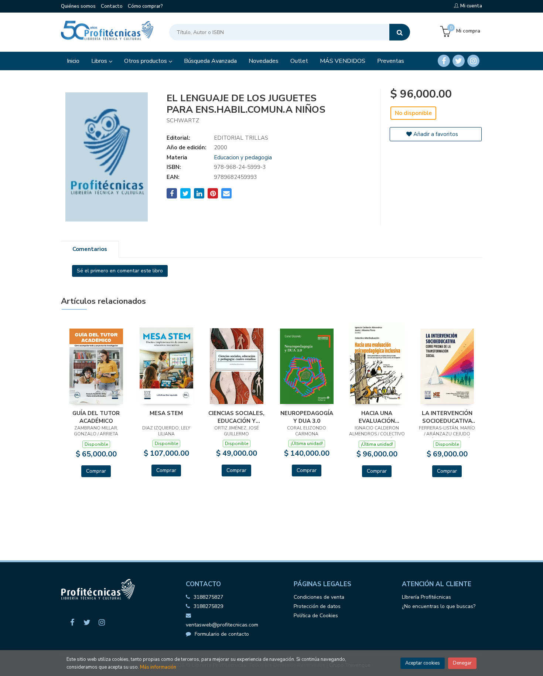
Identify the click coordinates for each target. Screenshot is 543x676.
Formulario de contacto (222, 634)
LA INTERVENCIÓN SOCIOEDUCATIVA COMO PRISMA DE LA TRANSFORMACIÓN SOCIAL (447, 417)
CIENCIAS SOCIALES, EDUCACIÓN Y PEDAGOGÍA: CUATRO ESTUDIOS (236, 417)
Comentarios (89, 249)
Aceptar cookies (422, 663)
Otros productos (146, 61)
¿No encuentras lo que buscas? (438, 606)
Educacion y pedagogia (243, 157)
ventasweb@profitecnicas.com (222, 624)
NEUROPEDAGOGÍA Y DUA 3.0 (306, 417)
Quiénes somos (78, 6)
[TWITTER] (458, 61)
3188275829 (208, 606)
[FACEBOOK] (444, 61)
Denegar (462, 663)
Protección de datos (317, 606)
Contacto (112, 6)
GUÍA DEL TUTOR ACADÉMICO (96, 417)
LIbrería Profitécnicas (426, 597)
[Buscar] (399, 32)
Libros (100, 61)
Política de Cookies (316, 615)
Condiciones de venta (319, 597)
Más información (158, 667)
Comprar (96, 471)
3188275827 (208, 597)
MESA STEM (166, 413)
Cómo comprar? (145, 6)
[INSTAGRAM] (473, 61)
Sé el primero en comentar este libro (120, 270)
